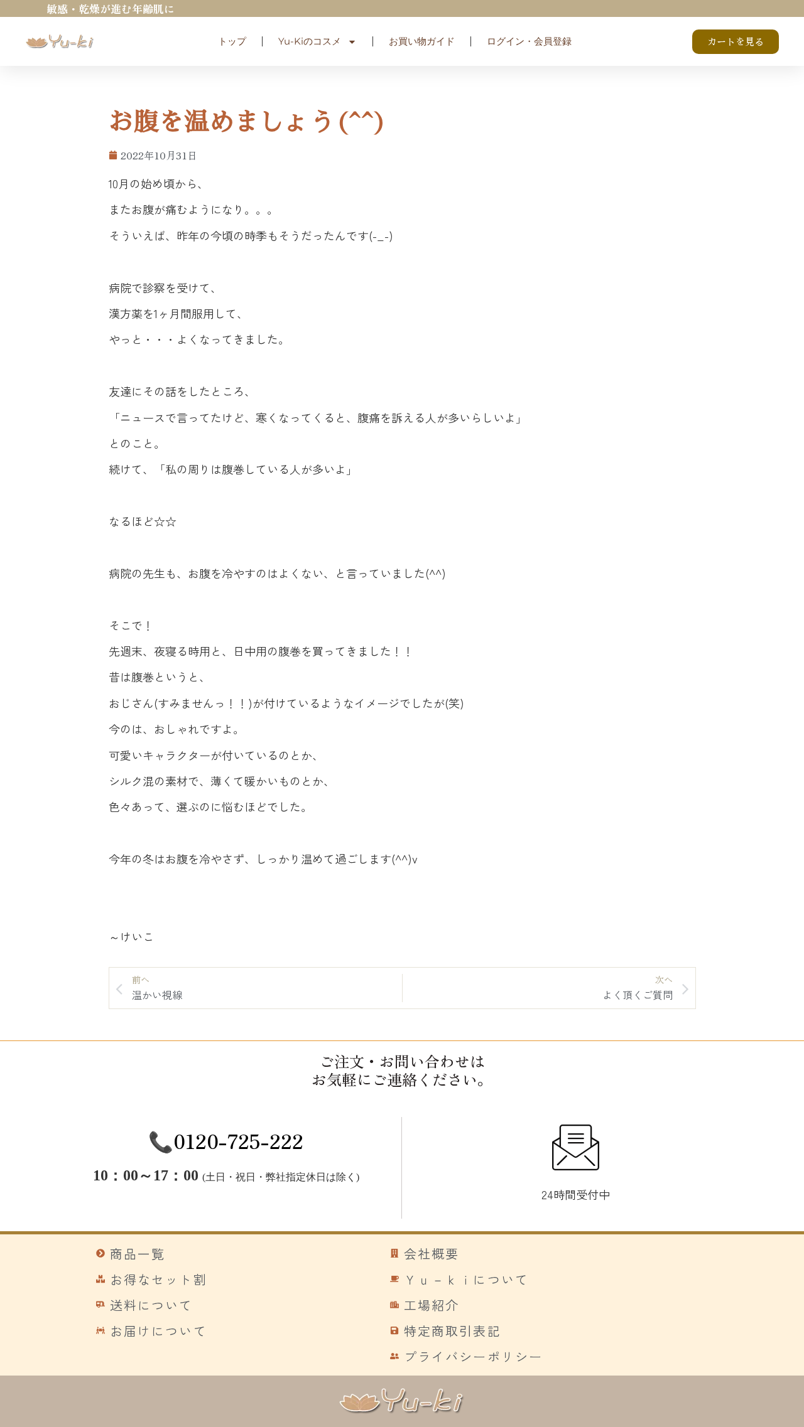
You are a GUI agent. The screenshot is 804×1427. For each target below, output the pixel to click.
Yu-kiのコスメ (309, 41)
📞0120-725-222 (225, 1140)
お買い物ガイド (422, 41)
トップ (232, 41)
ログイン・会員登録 (529, 41)
